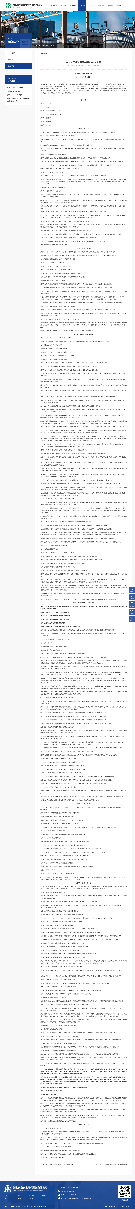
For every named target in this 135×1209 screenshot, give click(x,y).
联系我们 (120, 5)
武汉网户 (128, 1206)
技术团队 (92, 5)
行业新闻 (11, 60)
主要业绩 (111, 5)
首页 (40, 45)
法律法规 (52, 45)
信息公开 (101, 5)
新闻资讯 (82, 5)
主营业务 (73, 5)
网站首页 (54, 5)
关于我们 (63, 5)
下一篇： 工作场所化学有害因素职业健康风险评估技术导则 (110, 1165)
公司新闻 (11, 53)
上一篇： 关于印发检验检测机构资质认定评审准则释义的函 (57, 1165)
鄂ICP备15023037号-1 (110, 1206)
